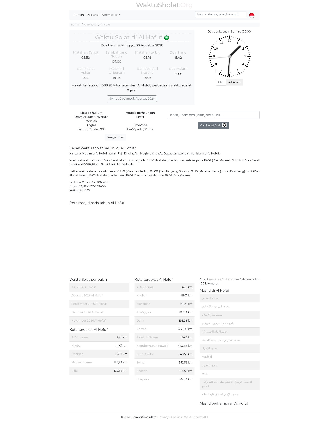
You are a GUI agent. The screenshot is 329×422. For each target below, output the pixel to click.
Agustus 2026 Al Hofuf (87, 295)
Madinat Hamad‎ (82, 362)
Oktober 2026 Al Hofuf (87, 312)
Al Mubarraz (79, 337)
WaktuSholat (157, 5)
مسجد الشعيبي (210, 298)
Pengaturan (115, 137)
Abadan (142, 371)
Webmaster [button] (109, 14)
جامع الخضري (209, 365)
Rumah (79, 14)
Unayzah (143, 379)
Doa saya (93, 14)
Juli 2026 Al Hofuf (83, 287)
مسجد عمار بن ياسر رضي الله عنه (221, 340)
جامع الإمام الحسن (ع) (214, 331)
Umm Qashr (145, 354)
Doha (140, 320)
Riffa (74, 370)
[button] (251, 12)
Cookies (176, 417)
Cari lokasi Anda (211, 125)
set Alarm (234, 82)
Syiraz (140, 362)
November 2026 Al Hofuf (88, 320)
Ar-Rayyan (144, 312)
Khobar (76, 345)
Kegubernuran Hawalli (152, 345)
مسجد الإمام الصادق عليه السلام (220, 394)
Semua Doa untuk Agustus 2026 (132, 98)
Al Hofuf (106, 24)
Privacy (164, 417)
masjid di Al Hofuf (221, 279)
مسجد (205, 373)
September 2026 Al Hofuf (89, 304)
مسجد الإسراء (209, 348)
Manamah (143, 304)
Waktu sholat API (196, 417)
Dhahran (77, 354)
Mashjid (207, 356)
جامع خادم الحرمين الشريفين (218, 323)
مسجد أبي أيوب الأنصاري (215, 306)
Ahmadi (142, 329)
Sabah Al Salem (147, 337)
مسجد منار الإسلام (212, 314)
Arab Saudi (90, 24)
